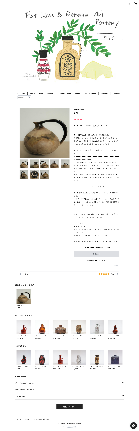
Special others (20, 396)
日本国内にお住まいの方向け (97, 260)
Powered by (67, 427)
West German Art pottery (25, 383)
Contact (116, 93)
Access (50, 93)
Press (77, 93)
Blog (41, 93)
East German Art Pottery (24, 390)
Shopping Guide (64, 93)
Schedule (104, 93)
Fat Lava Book (90, 93)
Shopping (21, 93)
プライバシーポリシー (24, 419)
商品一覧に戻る (69, 407)
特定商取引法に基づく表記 (42, 419)
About (32, 93)
